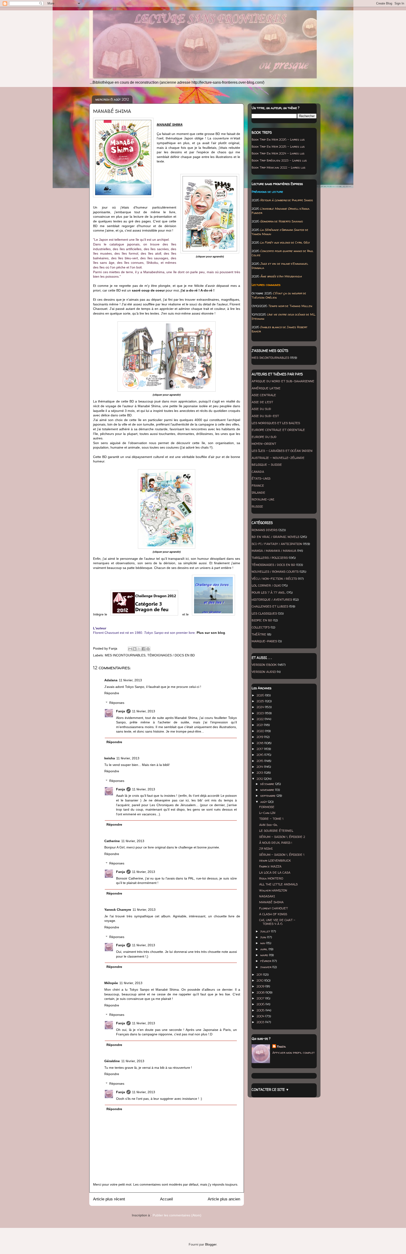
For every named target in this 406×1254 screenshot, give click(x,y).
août (264, 802)
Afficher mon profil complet (293, 1052)
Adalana (110, 680)
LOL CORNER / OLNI (266, 585)
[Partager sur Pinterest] (148, 649)
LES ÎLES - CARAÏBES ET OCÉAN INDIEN (282, 451)
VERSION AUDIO (264, 672)
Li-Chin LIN (267, 813)
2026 (261, 695)
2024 (261, 707)
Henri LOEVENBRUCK (275, 860)
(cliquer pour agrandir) (210, 256)
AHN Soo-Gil (268, 825)
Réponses (116, 703)
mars (264, 955)
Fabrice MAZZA (270, 866)
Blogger (210, 1244)
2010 (260, 980)
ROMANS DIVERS (264, 530)
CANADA (258, 471)
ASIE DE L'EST (262, 402)
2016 (260, 755)
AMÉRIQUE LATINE (266, 388)
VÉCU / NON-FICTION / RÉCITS (274, 578)
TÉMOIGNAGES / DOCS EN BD (171, 655)
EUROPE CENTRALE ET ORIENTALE (278, 430)
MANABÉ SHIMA (271, 902)
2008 (261, 992)
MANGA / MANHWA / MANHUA (274, 550)
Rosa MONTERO (271, 878)
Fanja (120, 711)
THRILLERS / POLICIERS (270, 558)
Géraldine (112, 1061)
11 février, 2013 (130, 680)
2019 (260, 737)
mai (263, 943)
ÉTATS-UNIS (261, 478)
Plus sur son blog (211, 633)
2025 (261, 701)
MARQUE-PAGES (264, 641)
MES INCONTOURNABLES (125, 655)
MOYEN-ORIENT (264, 444)
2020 (261, 731)
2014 (260, 767)
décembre (267, 784)
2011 (260, 974)
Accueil (166, 1199)
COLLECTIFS (261, 627)
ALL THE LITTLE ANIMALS (278, 884)
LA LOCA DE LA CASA (274, 872)
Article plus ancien (224, 1199)
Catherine (112, 841)
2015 (260, 761)
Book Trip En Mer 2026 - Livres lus (278, 139)
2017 (260, 749)
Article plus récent (109, 1199)
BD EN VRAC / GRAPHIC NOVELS (275, 537)
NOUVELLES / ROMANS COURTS (275, 571)
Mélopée (111, 983)
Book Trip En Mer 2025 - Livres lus (278, 146)
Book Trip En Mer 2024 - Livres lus (278, 153)
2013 (260, 772)
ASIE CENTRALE (264, 395)
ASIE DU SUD (261, 409)
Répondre (111, 693)
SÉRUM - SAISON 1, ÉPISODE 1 (281, 854)
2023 (261, 713)
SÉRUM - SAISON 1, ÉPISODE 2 (282, 837)
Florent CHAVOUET (273, 908)
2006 (261, 1004)
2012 (260, 779)
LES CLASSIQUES (264, 613)
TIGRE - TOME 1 (271, 818)
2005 (261, 1010)
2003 (261, 1022)
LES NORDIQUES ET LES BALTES (276, 423)
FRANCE (258, 485)
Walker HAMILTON (273, 890)
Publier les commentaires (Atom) (177, 1215)
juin (263, 937)
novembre (267, 790)
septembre (268, 795)
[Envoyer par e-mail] (130, 649)
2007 (261, 998)
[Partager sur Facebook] (143, 649)
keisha (109, 758)
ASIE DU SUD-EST (265, 416)
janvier (266, 967)
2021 (260, 725)
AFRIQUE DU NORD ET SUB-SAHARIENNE (283, 381)
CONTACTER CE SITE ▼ (270, 1089)
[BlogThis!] (134, 649)
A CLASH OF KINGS (273, 914)
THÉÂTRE (259, 634)
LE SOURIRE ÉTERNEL (276, 830)
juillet (265, 931)
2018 (260, 743)
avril (264, 949)
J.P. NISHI (266, 848)
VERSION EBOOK (264, 664)
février (266, 961)
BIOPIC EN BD (262, 620)
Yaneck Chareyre (117, 909)
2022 (261, 719)
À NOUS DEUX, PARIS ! (275, 842)
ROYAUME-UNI (263, 499)
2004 (261, 1016)
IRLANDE (258, 492)
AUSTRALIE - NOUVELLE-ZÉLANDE (278, 458)
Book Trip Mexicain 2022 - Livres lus (278, 167)
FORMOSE (266, 807)
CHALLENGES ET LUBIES (270, 606)
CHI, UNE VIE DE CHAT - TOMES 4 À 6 (277, 922)
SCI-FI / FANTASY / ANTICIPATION (277, 544)
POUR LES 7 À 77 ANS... (269, 592)
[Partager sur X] (139, 649)
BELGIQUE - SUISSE (267, 464)
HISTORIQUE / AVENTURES (272, 599)
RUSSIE (257, 506)
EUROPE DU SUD (264, 437)
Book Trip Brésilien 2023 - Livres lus (279, 160)
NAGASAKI (267, 896)
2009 (261, 986)
